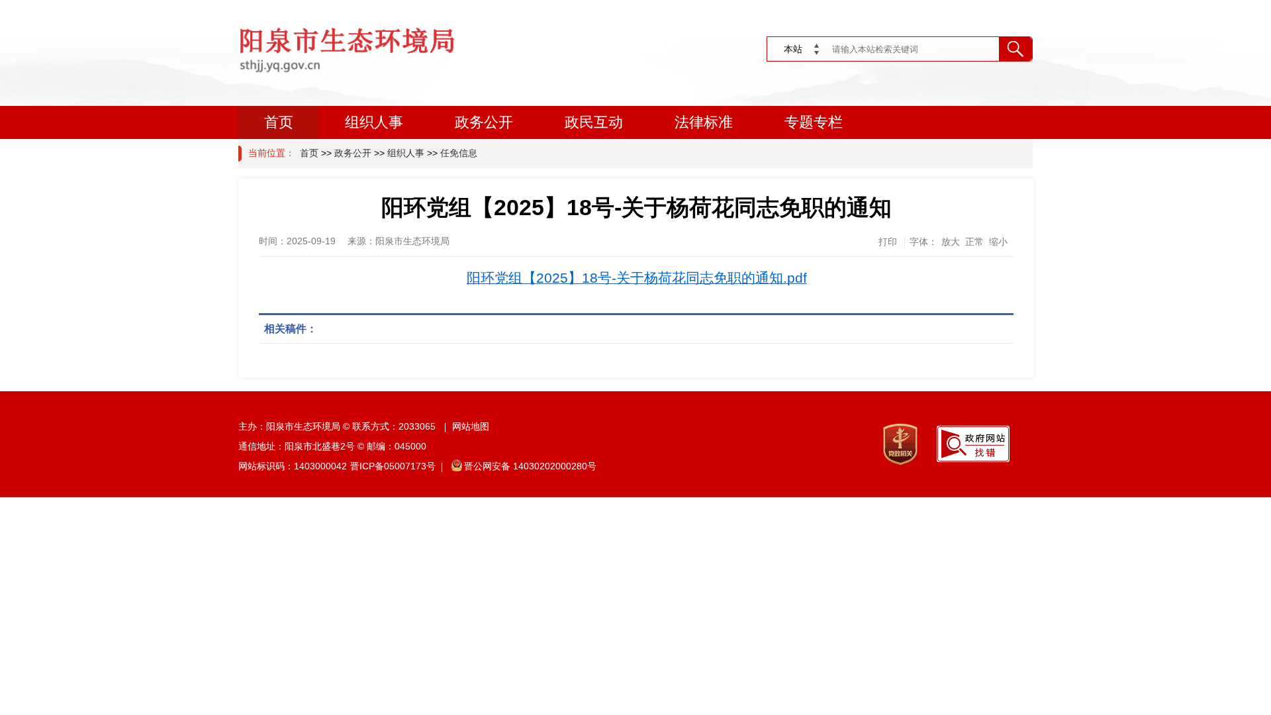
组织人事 (374, 122)
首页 (278, 122)
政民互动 (594, 122)
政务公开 (484, 122)
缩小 (998, 241)
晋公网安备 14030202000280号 (530, 466)
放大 (950, 241)
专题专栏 (813, 122)
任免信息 (458, 153)
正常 (974, 241)
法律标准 (704, 122)
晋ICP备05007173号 (393, 466)
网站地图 (470, 426)
